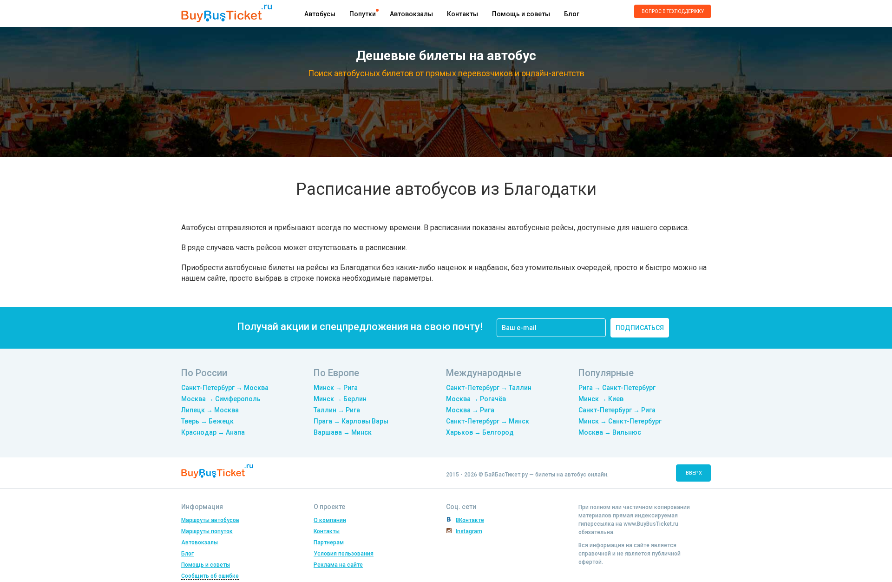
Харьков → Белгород (480, 432)
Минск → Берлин (340, 399)
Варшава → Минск (343, 432)
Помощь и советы (521, 14)
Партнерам (329, 542)
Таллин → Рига (337, 410)
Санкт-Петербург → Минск (487, 421)
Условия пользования (344, 553)
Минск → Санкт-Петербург (620, 421)
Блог (571, 14)
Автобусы (319, 14)
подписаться (640, 327)
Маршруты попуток (207, 531)
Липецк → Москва (210, 410)
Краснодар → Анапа (213, 432)
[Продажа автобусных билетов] (226, 12)
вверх (694, 473)
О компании (330, 520)
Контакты (462, 14)
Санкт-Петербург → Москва (225, 387)
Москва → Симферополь (221, 399)
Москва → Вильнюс (609, 432)
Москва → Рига (470, 410)
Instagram (469, 531)
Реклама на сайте (338, 565)
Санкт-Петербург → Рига (617, 410)
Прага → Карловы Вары (351, 421)
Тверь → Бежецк (207, 421)
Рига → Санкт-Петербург (617, 387)
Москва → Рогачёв (476, 399)
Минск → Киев (600, 399)
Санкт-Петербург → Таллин (488, 387)
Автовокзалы (411, 14)
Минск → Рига (336, 387)
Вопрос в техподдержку (673, 11)
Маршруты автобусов (210, 520)
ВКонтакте (470, 520)
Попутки (362, 14)
